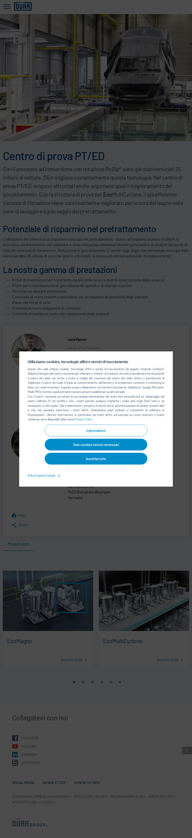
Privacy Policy (84, 419)
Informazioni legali (42, 475)
